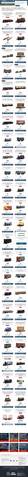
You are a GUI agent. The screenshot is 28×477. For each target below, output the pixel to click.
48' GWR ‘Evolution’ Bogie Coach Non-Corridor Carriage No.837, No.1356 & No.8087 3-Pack (20, 49)
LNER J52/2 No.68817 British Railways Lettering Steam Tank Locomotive (7, 374)
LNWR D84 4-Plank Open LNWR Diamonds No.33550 (8, 460)
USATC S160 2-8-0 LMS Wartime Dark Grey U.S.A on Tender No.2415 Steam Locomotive (7, 151)
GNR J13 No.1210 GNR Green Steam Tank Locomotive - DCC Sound (20, 184)
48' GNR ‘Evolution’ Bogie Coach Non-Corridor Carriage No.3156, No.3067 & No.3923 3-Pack (20, 323)
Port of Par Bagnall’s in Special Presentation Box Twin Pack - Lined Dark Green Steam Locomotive (20, 374)
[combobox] (14, 3)
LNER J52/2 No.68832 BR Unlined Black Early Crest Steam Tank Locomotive (7, 287)
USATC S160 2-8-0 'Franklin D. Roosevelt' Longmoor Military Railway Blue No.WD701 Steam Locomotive (7, 83)
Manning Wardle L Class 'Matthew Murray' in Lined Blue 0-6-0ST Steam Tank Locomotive (20, 151)
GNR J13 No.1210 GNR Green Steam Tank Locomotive (20, 31)
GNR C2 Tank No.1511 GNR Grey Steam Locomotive (8, 356)
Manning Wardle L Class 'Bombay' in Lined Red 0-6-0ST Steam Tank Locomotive (20, 13)
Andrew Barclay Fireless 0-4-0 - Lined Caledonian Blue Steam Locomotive (7, 323)
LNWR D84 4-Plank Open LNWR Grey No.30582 (20, 270)
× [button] (26, 1)
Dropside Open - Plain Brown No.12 (7, 65)
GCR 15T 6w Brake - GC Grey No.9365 (20, 252)
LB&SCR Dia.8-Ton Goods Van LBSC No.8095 (8, 168)
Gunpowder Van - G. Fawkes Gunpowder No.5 (20, 116)
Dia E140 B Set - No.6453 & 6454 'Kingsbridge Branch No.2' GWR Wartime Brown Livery (7, 32)
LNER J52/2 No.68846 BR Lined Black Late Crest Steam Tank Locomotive (7, 184)
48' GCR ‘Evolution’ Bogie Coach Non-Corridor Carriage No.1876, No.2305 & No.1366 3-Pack (20, 100)
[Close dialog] (26, 232)
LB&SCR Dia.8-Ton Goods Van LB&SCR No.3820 (20, 133)
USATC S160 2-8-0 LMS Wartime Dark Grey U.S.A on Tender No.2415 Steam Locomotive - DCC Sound (7, 305)
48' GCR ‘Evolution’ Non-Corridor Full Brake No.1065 (20, 81)
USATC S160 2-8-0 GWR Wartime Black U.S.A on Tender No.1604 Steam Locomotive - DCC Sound (7, 117)
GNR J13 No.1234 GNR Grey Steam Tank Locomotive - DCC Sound (7, 217)
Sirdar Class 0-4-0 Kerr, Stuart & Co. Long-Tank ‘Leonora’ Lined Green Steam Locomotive (7, 392)
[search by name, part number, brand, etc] (1, 3)
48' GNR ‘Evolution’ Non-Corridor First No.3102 (20, 287)
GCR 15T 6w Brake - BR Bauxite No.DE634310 (7, 235)
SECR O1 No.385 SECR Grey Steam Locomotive (20, 200)
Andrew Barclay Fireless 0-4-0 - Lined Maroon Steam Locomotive (20, 410)
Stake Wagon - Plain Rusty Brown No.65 (7, 410)
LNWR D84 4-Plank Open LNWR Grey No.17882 (20, 168)
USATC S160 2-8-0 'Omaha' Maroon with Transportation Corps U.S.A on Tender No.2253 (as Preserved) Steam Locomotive (7, 14)
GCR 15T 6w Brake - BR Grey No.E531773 (7, 340)
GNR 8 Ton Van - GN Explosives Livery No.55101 (20, 427)
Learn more (17, 5)
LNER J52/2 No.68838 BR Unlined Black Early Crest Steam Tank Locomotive (20, 305)
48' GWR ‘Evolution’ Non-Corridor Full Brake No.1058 (7, 99)
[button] (8, 1)
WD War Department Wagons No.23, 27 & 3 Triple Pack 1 (20, 66)
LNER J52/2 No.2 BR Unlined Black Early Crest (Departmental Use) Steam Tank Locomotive (7, 253)
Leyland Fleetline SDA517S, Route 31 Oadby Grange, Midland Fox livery (7, 201)
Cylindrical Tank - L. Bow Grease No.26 (7, 427)
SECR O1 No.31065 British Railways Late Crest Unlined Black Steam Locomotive (20, 357)
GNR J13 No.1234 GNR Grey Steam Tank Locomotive (7, 133)
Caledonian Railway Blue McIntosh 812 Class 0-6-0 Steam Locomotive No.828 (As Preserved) (20, 444)
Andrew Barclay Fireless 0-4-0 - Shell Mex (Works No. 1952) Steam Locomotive (20, 218)
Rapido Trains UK (7, 16)
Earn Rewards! (14, 5)
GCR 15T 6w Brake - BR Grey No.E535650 (7, 443)
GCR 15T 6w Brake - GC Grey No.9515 (7, 270)
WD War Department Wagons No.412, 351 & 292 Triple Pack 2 (7, 50)
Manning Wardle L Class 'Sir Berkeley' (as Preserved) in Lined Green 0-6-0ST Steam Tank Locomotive (20, 461)
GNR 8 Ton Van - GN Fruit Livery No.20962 (20, 340)
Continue (21, 243)
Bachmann (20, 446)
